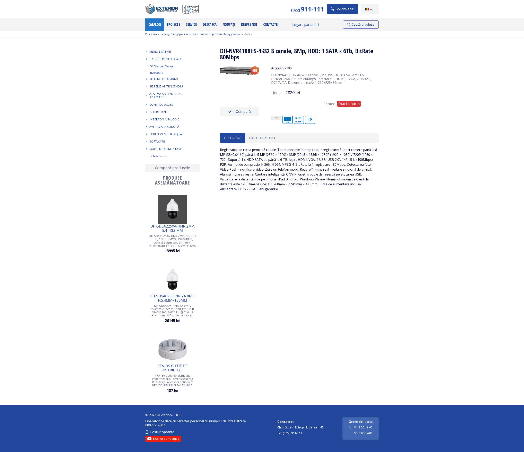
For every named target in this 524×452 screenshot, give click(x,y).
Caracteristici (262, 138)
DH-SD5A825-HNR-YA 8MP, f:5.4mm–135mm (172, 298)
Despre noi (249, 24)
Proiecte (173, 24)
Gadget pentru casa (165, 59)
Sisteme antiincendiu (166, 86)
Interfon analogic (164, 119)
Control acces (161, 104)
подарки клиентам (184, 34)
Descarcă (210, 24)
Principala (151, 34)
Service (191, 24)
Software (157, 141)
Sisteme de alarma (163, 79)
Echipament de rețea (165, 134)
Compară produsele (172, 167)
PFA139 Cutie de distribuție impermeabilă (172, 368)
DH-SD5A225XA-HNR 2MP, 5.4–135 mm (172, 228)
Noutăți (229, 24)
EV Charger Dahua (161, 66)
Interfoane (158, 112)
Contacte (270, 24)
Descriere (232, 138)
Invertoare (156, 73)
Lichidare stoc (158, 156)
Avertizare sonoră (164, 127)
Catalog (154, 24)
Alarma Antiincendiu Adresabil (166, 95)
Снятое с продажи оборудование (220, 34)
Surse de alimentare (165, 149)
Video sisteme (160, 51)
